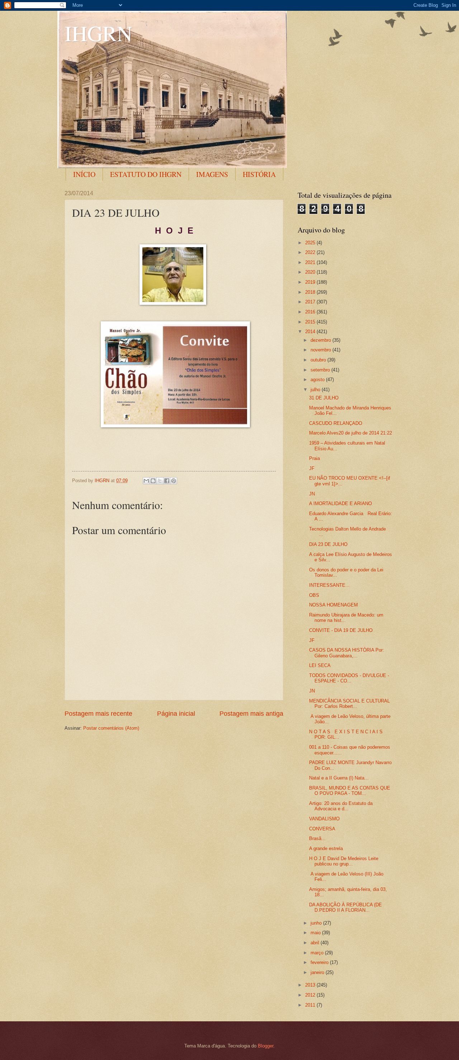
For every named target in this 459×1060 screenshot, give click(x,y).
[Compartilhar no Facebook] (166, 480)
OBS (314, 595)
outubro (319, 360)
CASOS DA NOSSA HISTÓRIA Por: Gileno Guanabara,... (346, 652)
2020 (311, 272)
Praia (314, 458)
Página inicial (176, 713)
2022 (311, 252)
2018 (311, 292)
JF (311, 468)
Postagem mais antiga (251, 713)
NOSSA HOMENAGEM (333, 605)
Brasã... (317, 838)
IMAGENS (212, 174)
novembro (321, 349)
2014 (311, 331)
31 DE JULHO (324, 398)
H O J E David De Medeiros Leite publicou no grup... (343, 861)
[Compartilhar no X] (160, 480)
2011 (311, 1005)
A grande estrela (326, 848)
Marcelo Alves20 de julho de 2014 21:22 (350, 433)
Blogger (265, 1046)
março (318, 952)
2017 (311, 301)
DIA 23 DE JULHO (328, 544)
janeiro (318, 972)
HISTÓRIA (259, 174)
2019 (311, 282)
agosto (318, 379)
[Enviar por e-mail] (146, 480)
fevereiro (320, 962)
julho (316, 389)
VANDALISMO (324, 818)
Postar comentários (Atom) (111, 728)
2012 (311, 995)
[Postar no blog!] (153, 480)
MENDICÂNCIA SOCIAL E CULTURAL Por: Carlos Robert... (349, 703)
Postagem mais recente (98, 713)
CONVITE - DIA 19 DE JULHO (341, 630)
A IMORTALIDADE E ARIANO (340, 503)
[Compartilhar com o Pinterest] (173, 480)
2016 (311, 312)
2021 (311, 262)
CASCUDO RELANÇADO (335, 423)
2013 (311, 985)
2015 (311, 322)
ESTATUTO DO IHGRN (145, 174)
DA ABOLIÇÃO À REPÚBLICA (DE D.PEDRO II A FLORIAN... (345, 907)
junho (317, 923)
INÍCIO (84, 174)
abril (316, 942)
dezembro (321, 340)
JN (312, 494)
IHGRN (98, 33)
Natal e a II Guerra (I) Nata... (339, 778)
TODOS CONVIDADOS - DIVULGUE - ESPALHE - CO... (349, 678)
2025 (311, 242)
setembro (321, 370)
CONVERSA (322, 828)
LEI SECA (320, 665)
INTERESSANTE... (329, 585)
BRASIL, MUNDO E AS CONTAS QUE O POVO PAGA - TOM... (349, 790)
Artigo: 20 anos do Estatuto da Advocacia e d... (341, 806)
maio (316, 932)
